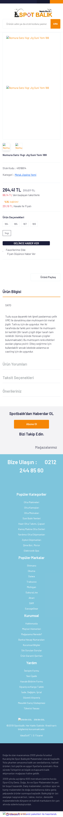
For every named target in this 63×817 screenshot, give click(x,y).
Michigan (31, 587)
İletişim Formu (31, 670)
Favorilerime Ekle (15, 249)
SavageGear (31, 608)
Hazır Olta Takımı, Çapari (31, 523)
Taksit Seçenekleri (18, 377)
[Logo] (31, 13)
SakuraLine (32, 592)
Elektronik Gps (31, 550)
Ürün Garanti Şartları (31, 655)
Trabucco (32, 581)
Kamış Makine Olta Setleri (31, 529)
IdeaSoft (25, 735)
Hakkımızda (31, 623)
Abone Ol (31, 424)
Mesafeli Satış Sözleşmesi (31, 702)
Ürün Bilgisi (12, 291)
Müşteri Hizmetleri (31, 628)
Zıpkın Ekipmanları (31, 539)
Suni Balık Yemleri (32, 518)
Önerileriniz (12, 391)
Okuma (31, 570)
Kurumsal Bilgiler (31, 645)
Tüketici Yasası (31, 708)
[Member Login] (43, 1)
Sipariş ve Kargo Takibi (31, 686)
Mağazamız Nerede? (31, 634)
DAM (31, 603)
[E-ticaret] (31, 814)
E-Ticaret (38, 735)
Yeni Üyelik (31, 676)
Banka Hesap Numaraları (31, 639)
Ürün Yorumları (15, 364)
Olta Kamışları (31, 507)
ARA (55, 23)
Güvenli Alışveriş (31, 697)
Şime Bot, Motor (31, 545)
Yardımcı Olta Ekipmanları (31, 534)
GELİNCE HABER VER (26, 243)
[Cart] (56, 1)
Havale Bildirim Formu (31, 681)
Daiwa (31, 576)
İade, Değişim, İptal (31, 692)
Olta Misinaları (31, 512)
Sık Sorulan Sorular (31, 650)
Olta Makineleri (31, 502)
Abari (31, 597)
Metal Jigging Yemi (25, 174)
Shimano (31, 565)
